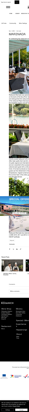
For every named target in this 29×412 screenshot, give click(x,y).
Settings (8, 410)
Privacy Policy (16, 406)
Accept (21, 410)
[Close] (27, 402)
